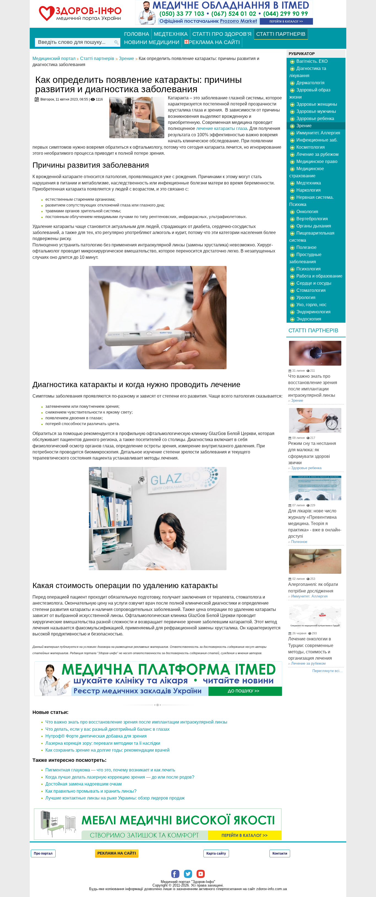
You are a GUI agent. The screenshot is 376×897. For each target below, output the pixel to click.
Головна (136, 34)
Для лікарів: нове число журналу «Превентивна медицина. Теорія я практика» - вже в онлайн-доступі (314, 524)
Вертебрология (311, 218)
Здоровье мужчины (315, 111)
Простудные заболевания (305, 258)
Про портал (43, 853)
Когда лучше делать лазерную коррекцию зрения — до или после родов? (119, 777)
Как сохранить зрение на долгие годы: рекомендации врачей (107, 750)
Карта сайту (216, 853)
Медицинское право (316, 161)
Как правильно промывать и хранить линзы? (91, 791)
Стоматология (310, 290)
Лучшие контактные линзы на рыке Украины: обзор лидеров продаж (115, 798)
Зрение (126, 58)
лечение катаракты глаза (221, 128)
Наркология (308, 190)
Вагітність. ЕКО (311, 61)
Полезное (306, 247)
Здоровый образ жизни (309, 93)
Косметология (310, 147)
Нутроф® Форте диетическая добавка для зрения (96, 736)
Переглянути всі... (327, 671)
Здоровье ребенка (314, 118)
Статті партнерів (281, 34)
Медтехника (308, 183)
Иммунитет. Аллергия (317, 133)
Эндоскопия (308, 319)
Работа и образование (318, 276)
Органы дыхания (313, 226)
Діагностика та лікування (307, 72)
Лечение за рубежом (317, 154)
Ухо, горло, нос (310, 304)
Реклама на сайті (214, 42)
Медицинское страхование (306, 172)
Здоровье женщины (316, 104)
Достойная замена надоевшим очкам (83, 784)
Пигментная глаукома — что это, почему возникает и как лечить (110, 770)
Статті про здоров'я (222, 34)
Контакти (280, 853)
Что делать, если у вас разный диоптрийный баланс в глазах (107, 729)
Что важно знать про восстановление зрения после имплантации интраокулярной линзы (136, 722)
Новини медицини (151, 42)
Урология (305, 297)
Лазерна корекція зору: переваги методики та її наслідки (102, 743)
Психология (308, 269)
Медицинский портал (53, 58)
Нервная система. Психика (311, 201)
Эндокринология (313, 311)
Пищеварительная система (311, 237)
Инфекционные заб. (316, 140)
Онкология (306, 211)
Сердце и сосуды (313, 283)
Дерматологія (310, 82)
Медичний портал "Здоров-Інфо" (188, 882)
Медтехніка (171, 34)
